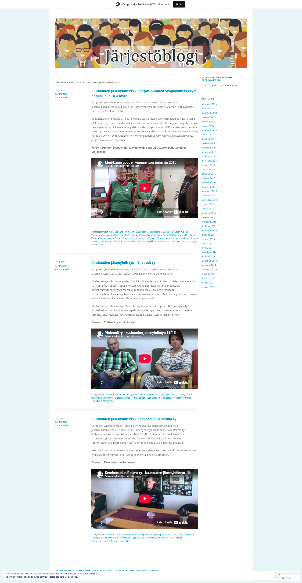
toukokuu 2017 (209, 147)
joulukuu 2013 (208, 274)
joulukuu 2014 (208, 235)
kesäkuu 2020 (208, 117)
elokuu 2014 (208, 247)
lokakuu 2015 (208, 204)
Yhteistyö (193, 241)
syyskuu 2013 (208, 287)
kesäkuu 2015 (208, 217)
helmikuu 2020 (209, 121)
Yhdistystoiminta (179, 241)
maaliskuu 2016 (209, 187)
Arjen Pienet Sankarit (113, 232)
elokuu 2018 (208, 126)
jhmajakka (62, 94)
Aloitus (179, 4)
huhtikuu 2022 (208, 108)
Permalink (98, 244)
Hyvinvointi (129, 232)
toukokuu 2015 (209, 221)
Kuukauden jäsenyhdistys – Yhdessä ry (123, 263)
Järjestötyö (163, 235)
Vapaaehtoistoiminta (117, 235)
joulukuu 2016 (208, 156)
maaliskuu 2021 (209, 113)
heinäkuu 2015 (209, 213)
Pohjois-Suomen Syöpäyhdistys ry (131, 238)
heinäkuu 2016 (209, 174)
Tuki (101, 241)
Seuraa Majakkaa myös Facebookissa (217, 79)
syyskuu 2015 (208, 208)
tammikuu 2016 (209, 191)
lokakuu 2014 (208, 239)
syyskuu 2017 (208, 134)
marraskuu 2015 (210, 200)
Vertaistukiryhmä (162, 241)
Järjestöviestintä (122, 398)
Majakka (165, 232)
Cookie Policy (71, 577)
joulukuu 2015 (208, 195)
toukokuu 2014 (209, 252)
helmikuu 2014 (209, 265)
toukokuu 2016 (209, 182)
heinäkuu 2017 (209, 139)
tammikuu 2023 (209, 104)
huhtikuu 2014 (208, 256)
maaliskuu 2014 (209, 261)
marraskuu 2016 (210, 160)
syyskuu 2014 (208, 243)
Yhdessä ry (168, 398)
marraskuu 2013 (210, 278)
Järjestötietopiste (123, 534)
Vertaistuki (133, 235)
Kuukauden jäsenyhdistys (148, 232)
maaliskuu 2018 (209, 130)
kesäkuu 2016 (208, 178)
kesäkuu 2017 (208, 143)
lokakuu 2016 (208, 165)
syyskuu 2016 (208, 169)
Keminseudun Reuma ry (159, 538)
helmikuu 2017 (209, 152)
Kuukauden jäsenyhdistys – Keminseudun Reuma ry (133, 419)
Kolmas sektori (177, 235)
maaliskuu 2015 (209, 230)
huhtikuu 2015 (208, 226)
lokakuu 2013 (208, 282)
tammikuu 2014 (209, 269)
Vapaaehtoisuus (134, 241)
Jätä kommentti (62, 97)
